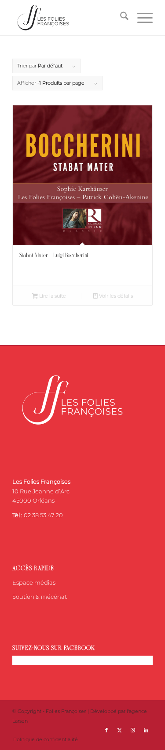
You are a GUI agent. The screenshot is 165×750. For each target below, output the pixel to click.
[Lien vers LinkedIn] (146, 730)
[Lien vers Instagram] (132, 730)
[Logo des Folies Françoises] (68, 17)
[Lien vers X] (119, 730)
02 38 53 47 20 (43, 515)
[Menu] (140, 17)
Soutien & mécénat (39, 596)
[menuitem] (119, 17)
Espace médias (33, 582)
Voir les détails (115, 296)
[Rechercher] (119, 17)
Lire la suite (52, 296)
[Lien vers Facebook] (106, 730)
